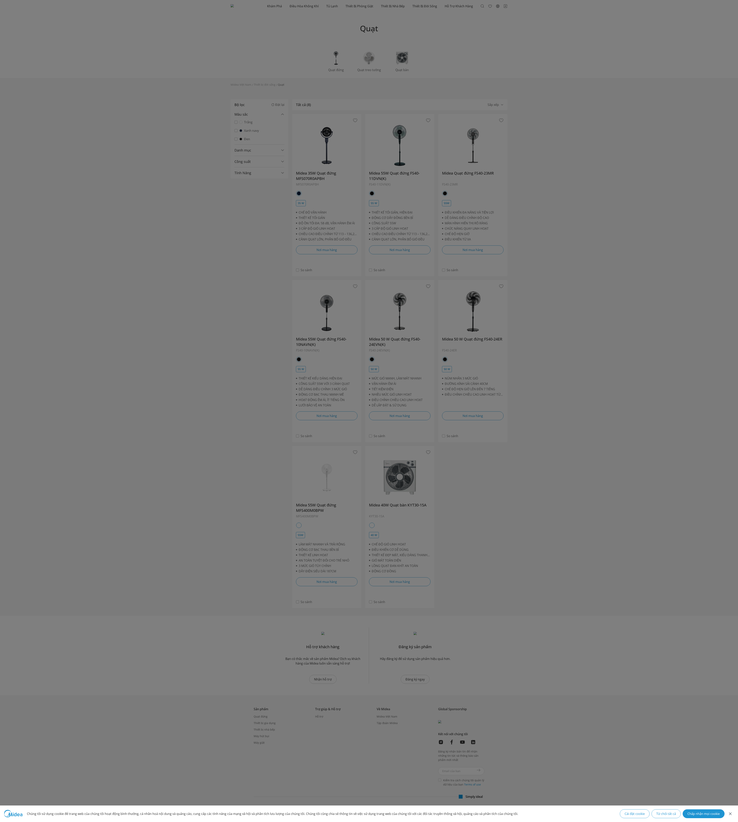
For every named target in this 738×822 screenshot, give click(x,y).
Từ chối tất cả (666, 814)
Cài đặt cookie (635, 814)
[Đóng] (730, 814)
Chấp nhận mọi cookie (703, 814)
